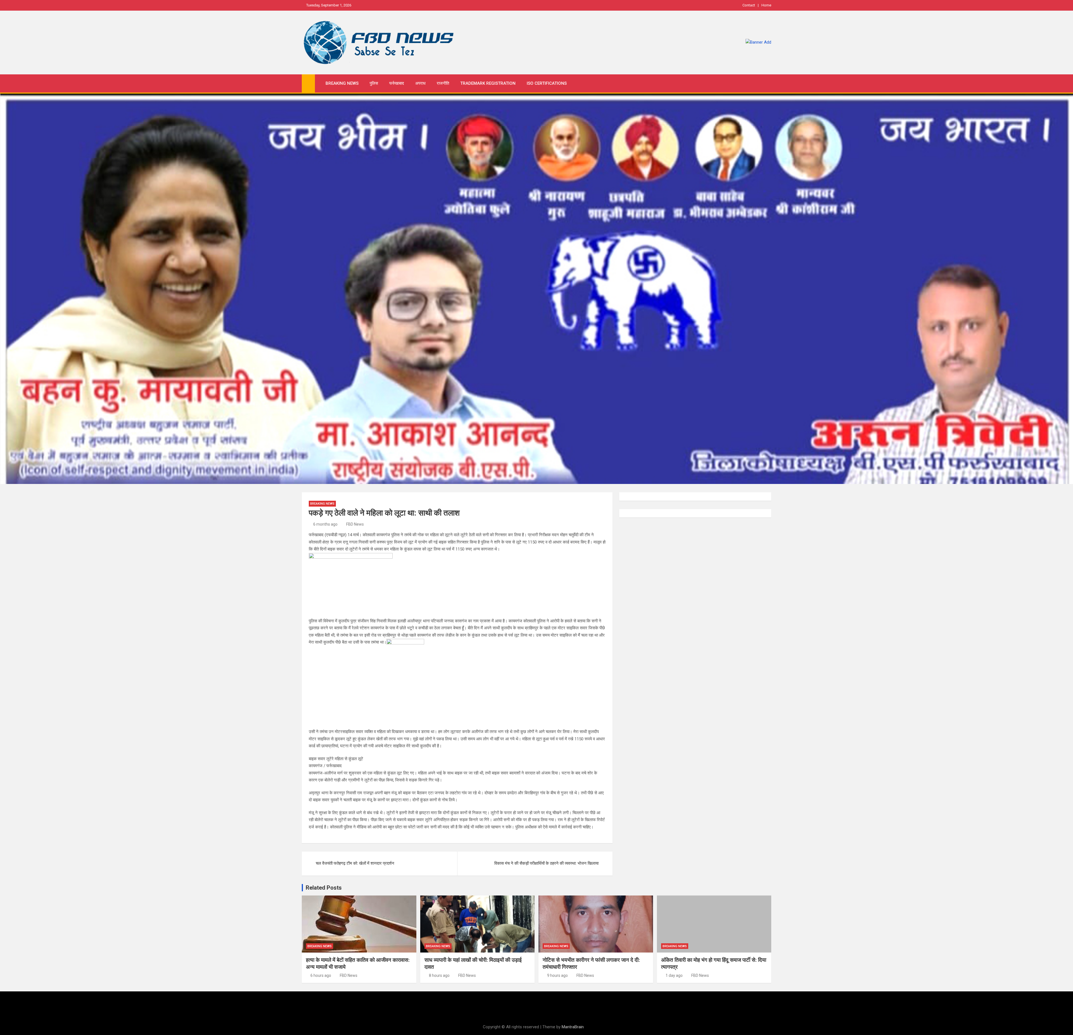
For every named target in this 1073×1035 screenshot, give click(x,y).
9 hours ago (557, 975)
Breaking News (342, 83)
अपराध (420, 83)
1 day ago (674, 975)
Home (766, 5)
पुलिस (374, 83)
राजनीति (443, 83)
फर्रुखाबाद (396, 83)
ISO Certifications (547, 83)
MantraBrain (573, 1026)
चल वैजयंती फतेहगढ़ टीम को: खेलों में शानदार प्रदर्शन (355, 863)
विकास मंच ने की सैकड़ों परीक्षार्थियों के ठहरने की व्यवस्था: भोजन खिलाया (546, 863)
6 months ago (325, 524)
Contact (748, 5)
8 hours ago (439, 975)
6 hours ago (320, 975)
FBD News (355, 524)
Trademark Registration (488, 83)
